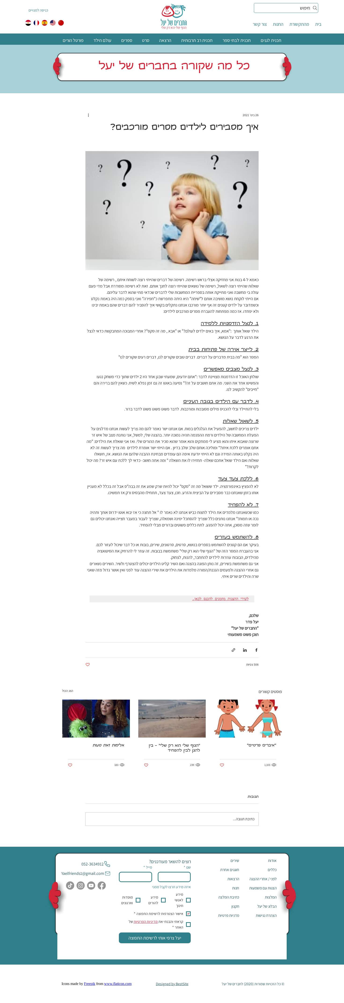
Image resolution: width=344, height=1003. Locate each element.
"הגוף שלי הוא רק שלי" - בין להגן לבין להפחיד (174, 748)
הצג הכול (67, 691)
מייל (147, 867)
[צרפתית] (36, 23)
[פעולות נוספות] (88, 115)
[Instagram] (81, 885)
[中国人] (61, 23)
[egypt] (28, 23)
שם (187, 867)
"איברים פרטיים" (261, 745)
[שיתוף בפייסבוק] (256, 650)
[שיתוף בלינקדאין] (245, 650)
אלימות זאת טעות (108, 745)
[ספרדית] (45, 23)
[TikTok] (70, 885)
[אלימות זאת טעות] (96, 719)
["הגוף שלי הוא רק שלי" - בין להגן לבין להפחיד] (172, 719)
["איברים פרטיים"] (248, 719)
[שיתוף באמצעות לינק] (233, 650)
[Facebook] (102, 885)
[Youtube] (91, 885)
